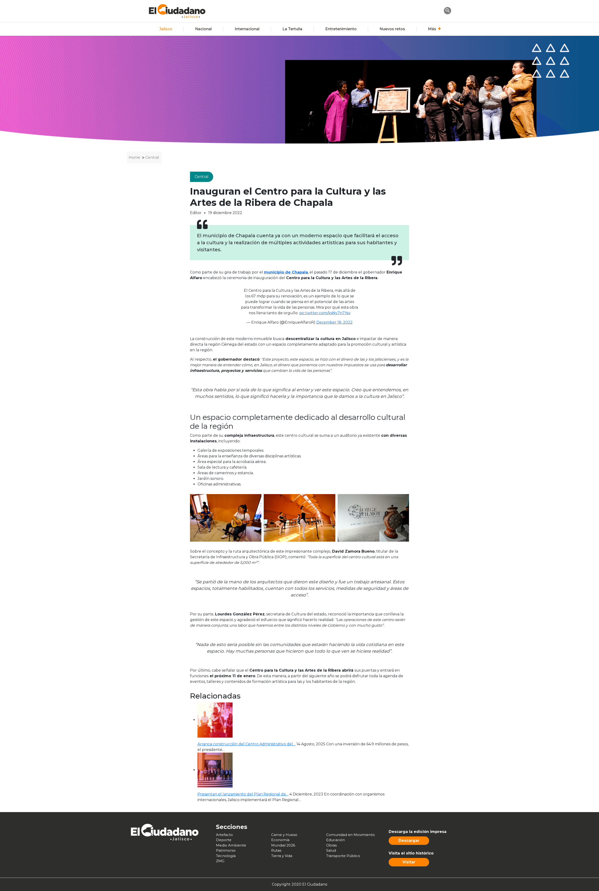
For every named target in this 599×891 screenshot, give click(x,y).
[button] (447, 10)
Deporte (223, 840)
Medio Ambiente (231, 845)
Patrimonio (226, 850)
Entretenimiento (341, 29)
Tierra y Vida (281, 856)
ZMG (220, 861)
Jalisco (165, 29)
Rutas (276, 850)
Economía (280, 840)
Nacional (203, 29)
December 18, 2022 (334, 322)
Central (152, 157)
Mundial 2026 (283, 845)
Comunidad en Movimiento (350, 834)
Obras (331, 845)
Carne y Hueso (284, 834)
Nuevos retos (392, 29)
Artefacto (224, 834)
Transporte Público (343, 856)
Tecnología (226, 856)
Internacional (247, 29)
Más (432, 29)
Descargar (408, 840)
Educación (335, 840)
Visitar (408, 862)
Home (134, 157)
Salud (331, 850)
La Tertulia (292, 29)
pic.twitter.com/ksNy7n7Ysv (325, 313)
